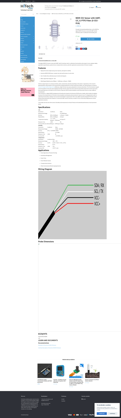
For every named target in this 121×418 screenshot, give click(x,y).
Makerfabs (22, 40)
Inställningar (112, 413)
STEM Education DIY (24, 57)
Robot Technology (24, 55)
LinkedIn (84, 399)
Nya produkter (23, 21)
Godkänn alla (101, 413)
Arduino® (22, 38)
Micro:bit (22, 32)
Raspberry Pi (23, 30)
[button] (99, 373)
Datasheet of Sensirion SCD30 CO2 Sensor (47, 345)
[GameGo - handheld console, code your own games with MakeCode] (60, 371)
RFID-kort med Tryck (24, 44)
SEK (33, 1)
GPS (21, 49)
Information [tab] (42, 53)
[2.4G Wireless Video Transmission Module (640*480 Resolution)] (44, 371)
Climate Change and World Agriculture (46, 87)
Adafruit (22, 42)
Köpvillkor (63, 401)
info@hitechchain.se (45, 400)
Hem (21, 17)
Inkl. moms (28, 1)
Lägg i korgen (91, 38)
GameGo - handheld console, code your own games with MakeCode (59, 381)
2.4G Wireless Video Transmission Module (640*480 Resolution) (44, 381)
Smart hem (22, 46)
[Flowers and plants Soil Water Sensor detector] (92, 371)
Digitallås (22, 51)
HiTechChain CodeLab (24, 23)
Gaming (22, 53)
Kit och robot (23, 28)
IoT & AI (22, 26)
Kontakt (62, 399)
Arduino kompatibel (24, 36)
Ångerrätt (22, 61)
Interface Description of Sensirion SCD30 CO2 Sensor (49, 347)
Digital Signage (23, 59)
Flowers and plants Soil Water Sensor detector (92, 380)
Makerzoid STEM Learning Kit (25, 34)
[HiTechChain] (26, 7)
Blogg (22, 19)
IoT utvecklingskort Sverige (45, 13)
